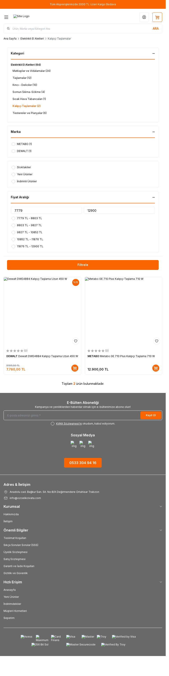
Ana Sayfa (10, 38)
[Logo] (34, 17)
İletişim (8, 521)
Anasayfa (10, 589)
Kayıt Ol (151, 415)
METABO (94, 356)
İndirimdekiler (12, 604)
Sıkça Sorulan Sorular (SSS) (21, 545)
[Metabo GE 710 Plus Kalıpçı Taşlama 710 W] (123, 311)
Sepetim (9, 618)
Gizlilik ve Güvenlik (16, 573)
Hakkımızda (11, 514)
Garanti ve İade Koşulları (19, 566)
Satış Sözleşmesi (15, 559)
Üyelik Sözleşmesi (16, 552)
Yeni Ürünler (11, 596)
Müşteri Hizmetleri (15, 611)
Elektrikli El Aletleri (32, 38)
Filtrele (82, 265)
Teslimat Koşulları (15, 538)
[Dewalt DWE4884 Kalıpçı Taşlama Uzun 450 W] (42, 311)
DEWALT (12, 356)
